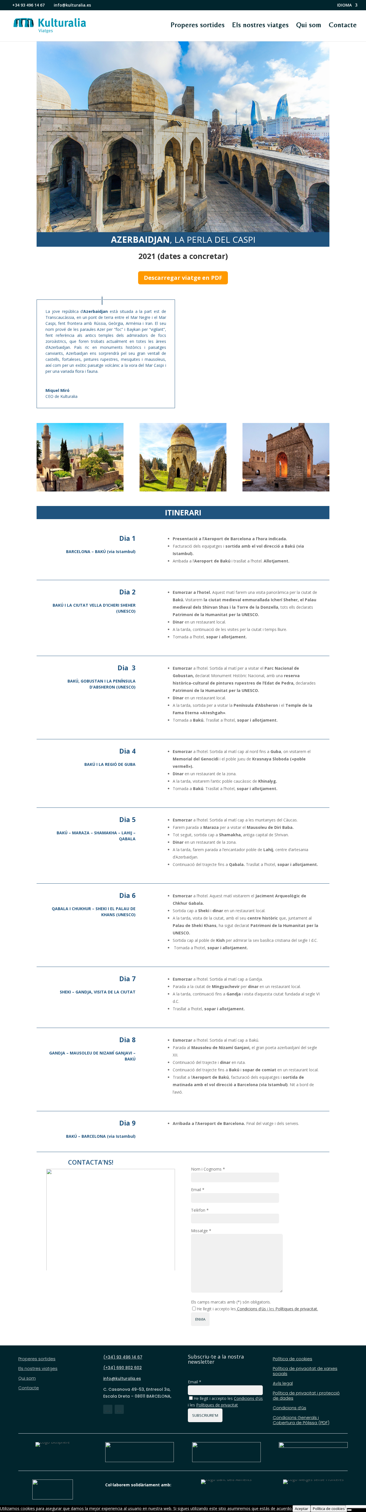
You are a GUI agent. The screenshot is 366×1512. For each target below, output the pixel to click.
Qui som (308, 25)
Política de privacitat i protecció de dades (306, 1395)
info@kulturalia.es (122, 1378)
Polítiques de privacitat (296, 1308)
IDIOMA (344, 5)
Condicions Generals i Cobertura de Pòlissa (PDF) (301, 1420)
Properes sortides (198, 25)
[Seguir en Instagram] (119, 1409)
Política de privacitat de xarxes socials (305, 1371)
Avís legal (283, 1383)
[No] (349, 1510)
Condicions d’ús (289, 1408)
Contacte (343, 25)
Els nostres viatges (260, 25)
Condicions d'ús (251, 1308)
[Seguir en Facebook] (107, 1409)
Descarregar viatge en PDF (183, 278)
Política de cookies (292, 1359)
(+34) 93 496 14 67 (122, 1357)
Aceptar (301, 1508)
